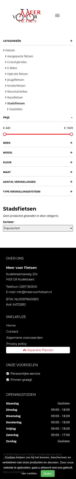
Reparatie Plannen (40, 350)
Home (11, 325)
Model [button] (37, 152)
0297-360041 (28, 287)
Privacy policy (16, 344)
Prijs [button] (37, 117)
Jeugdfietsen (15, 80)
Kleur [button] (37, 162)
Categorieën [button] (37, 40)
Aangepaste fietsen (19, 56)
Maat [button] (37, 172)
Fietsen (9, 50)
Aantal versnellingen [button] (37, 181)
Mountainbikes (17, 91)
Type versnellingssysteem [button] (37, 191)
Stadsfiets (15, 109)
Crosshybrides (16, 62)
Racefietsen (14, 97)
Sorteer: (8, 222)
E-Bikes (11, 68)
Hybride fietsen (17, 74)
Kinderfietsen (16, 86)
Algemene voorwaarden (24, 338)
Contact (12, 331)
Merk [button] (37, 142)
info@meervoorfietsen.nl (34, 292)
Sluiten (47, 473)
